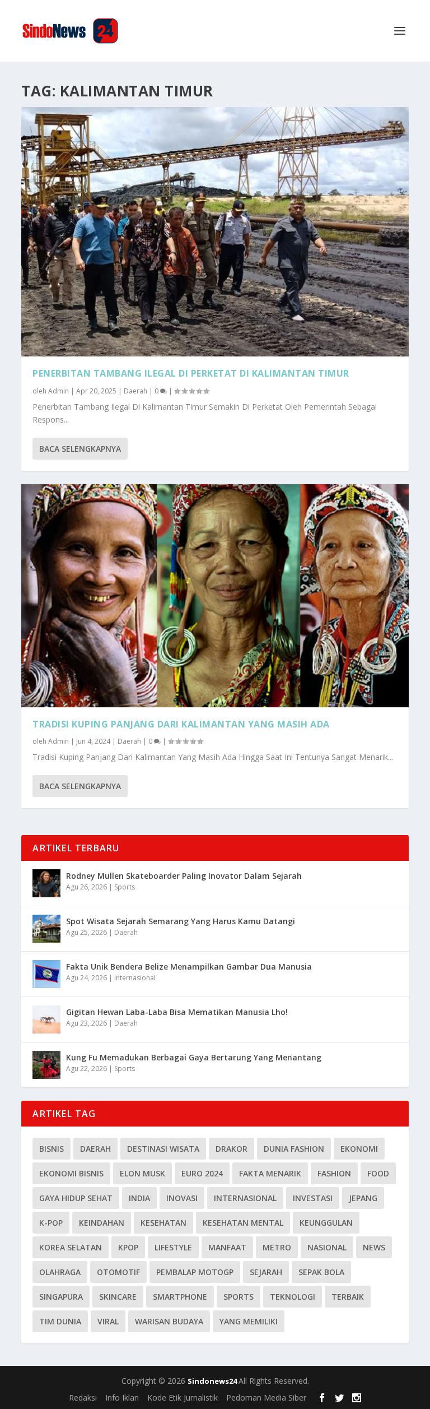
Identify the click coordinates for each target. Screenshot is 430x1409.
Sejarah (266, 1272)
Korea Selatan (70, 1247)
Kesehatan (163, 1222)
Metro (277, 1247)
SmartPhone (180, 1296)
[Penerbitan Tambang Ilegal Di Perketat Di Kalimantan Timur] (214, 231)
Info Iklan (122, 1397)
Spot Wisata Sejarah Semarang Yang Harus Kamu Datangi (180, 921)
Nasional (327, 1247)
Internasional (135, 977)
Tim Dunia (60, 1321)
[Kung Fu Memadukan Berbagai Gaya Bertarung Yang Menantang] (46, 1065)
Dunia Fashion (294, 1148)
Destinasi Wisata (163, 1148)
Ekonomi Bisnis (71, 1173)
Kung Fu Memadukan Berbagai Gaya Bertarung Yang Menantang (193, 1057)
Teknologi (292, 1296)
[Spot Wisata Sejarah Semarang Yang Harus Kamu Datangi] (46, 929)
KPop (128, 1247)
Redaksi (83, 1397)
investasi (313, 1198)
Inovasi (182, 1198)
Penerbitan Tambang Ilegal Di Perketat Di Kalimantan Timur (190, 373)
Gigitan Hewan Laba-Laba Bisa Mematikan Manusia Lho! (177, 1012)
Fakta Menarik (270, 1173)
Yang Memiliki (248, 1321)
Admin (58, 391)
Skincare (118, 1296)
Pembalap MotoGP (194, 1272)
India (139, 1198)
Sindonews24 (213, 1381)
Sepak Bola (321, 1272)
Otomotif (118, 1272)
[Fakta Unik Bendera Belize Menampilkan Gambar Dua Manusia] (46, 974)
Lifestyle (173, 1247)
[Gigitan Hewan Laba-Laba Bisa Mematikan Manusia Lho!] (46, 1019)
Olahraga (60, 1272)
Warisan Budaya (169, 1321)
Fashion (334, 1173)
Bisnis (51, 1148)
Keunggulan (326, 1222)
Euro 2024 (202, 1173)
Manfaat (227, 1247)
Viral (108, 1321)
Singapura (61, 1296)
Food (378, 1173)
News (374, 1247)
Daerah (135, 391)
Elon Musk (142, 1173)
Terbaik (347, 1296)
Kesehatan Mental (243, 1222)
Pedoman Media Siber (266, 1397)
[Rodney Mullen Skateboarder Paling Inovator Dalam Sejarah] (46, 883)
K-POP (51, 1222)
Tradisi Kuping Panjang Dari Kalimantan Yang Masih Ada (181, 724)
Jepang (363, 1198)
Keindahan (101, 1222)
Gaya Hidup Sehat (76, 1198)
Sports (124, 887)
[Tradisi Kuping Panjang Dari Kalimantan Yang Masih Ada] (214, 595)
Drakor (231, 1148)
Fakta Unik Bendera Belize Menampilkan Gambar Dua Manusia (189, 966)
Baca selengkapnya (80, 448)
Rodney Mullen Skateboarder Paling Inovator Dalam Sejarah (184, 875)
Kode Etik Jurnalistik (182, 1397)
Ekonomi (359, 1148)
